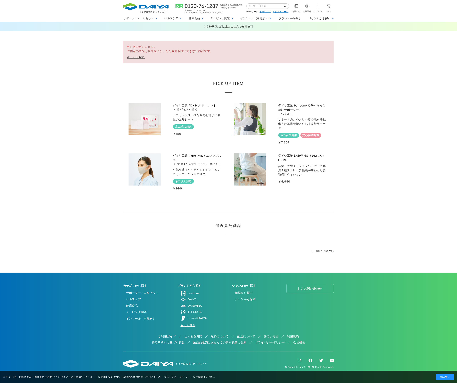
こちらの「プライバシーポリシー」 (172, 376)
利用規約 (293, 336)
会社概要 (299, 342)
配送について (246, 336)
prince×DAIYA (197, 318)
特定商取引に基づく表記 (168, 342)
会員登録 (307, 11)
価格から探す (244, 293)
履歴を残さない (325, 250)
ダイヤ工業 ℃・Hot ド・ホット (194, 105)
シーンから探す (245, 299)
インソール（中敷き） (141, 318)
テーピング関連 (136, 312)
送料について (220, 336)
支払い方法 (271, 336)
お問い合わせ (313, 288)
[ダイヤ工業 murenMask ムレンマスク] (145, 169)
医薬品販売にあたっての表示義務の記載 (220, 342)
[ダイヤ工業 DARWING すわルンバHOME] (250, 169)
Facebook (310, 360)
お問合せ (296, 11)
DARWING (195, 305)
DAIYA (192, 299)
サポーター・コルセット (142, 293)
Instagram (299, 360)
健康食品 (132, 305)
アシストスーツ (280, 11)
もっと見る (187, 325)
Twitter (321, 360)
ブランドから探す (290, 18)
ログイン (318, 11)
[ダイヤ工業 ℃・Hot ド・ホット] (145, 119)
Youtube (332, 360)
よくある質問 (193, 336)
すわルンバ (265, 11)
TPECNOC (195, 312)
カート (328, 11)
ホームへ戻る (136, 57)
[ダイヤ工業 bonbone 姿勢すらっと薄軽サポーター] (250, 119)
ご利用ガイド (167, 336)
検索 (286, 6)
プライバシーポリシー (270, 342)
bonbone (193, 293)
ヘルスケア (133, 299)
